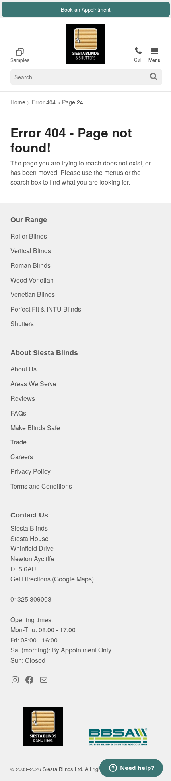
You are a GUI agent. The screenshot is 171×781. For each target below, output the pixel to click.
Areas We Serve (33, 383)
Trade (18, 441)
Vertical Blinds (30, 250)
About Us (23, 368)
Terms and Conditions (41, 486)
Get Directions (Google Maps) (52, 578)
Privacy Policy (30, 471)
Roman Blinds (30, 265)
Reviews (22, 398)
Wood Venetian (32, 280)
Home (17, 102)
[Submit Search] (153, 76)
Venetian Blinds (32, 294)
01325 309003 (138, 54)
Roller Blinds (28, 235)
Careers (21, 456)
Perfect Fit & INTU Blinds (45, 309)
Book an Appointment (86, 9)
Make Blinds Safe (35, 427)
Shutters (22, 323)
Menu (154, 59)
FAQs (18, 412)
